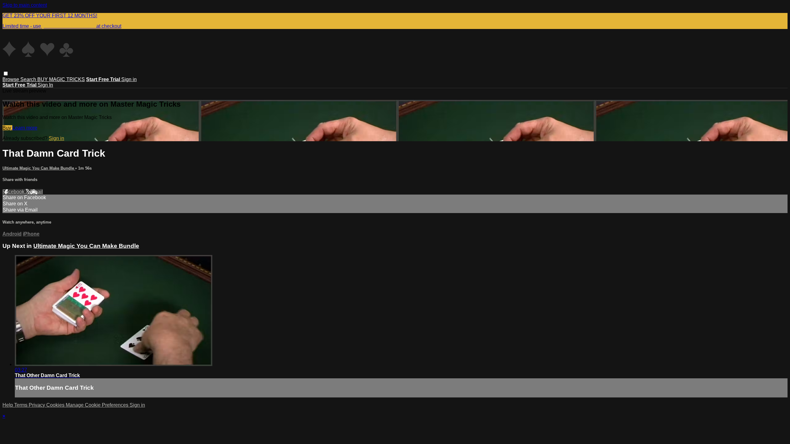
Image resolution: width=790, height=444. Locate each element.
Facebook (14, 191)
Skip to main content (24, 5)
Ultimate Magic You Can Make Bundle (38, 168)
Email (36, 191)
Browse (11, 79)
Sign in (129, 79)
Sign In (45, 85)
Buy (7, 127)
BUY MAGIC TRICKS (61, 79)
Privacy (37, 405)
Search (28, 79)
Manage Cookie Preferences (98, 405)
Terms (21, 405)
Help (8, 405)
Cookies (56, 405)
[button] (6, 74)
